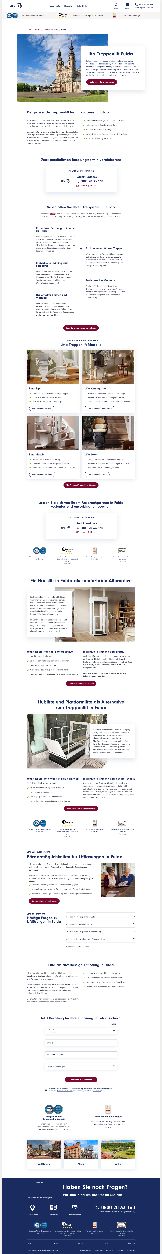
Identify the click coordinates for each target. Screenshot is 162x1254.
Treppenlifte (54, 6)
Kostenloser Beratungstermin (101, 82)
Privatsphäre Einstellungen (126, 1250)
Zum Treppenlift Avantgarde (100, 408)
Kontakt (37, 29)
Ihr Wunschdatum (53, 1030)
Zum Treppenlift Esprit (41, 408)
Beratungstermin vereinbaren (44, 901)
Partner (80, 1243)
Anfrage (53, 213)
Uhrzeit (50, 1043)
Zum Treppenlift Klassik (42, 474)
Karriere (55, 1243)
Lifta (29, 29)
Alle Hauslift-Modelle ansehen (81, 683)
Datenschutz (98, 1250)
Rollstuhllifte (81, 6)
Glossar (29, 1243)
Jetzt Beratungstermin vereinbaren (81, 328)
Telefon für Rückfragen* (56, 1066)
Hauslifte (68, 6)
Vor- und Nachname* (55, 1054)
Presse (106, 1243)
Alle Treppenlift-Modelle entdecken (81, 485)
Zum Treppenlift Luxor (97, 474)
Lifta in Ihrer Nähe (50, 29)
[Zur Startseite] (16, 6)
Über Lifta (131, 1243)
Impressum (109, 1250)
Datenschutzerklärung (64, 1091)
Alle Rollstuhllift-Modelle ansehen (81, 808)
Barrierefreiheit (85, 1250)
